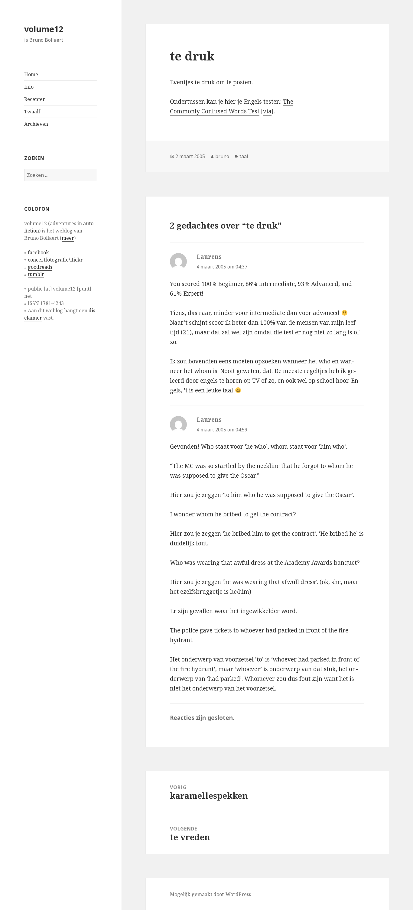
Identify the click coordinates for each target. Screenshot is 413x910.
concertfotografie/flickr (55, 259)
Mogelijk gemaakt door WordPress (210, 894)
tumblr (36, 274)
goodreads (40, 267)
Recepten (35, 99)
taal (243, 156)
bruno (222, 156)
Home (31, 74)
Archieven (36, 124)
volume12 (43, 28)
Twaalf (32, 111)
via (267, 111)
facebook (38, 252)
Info (29, 86)
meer (68, 238)
